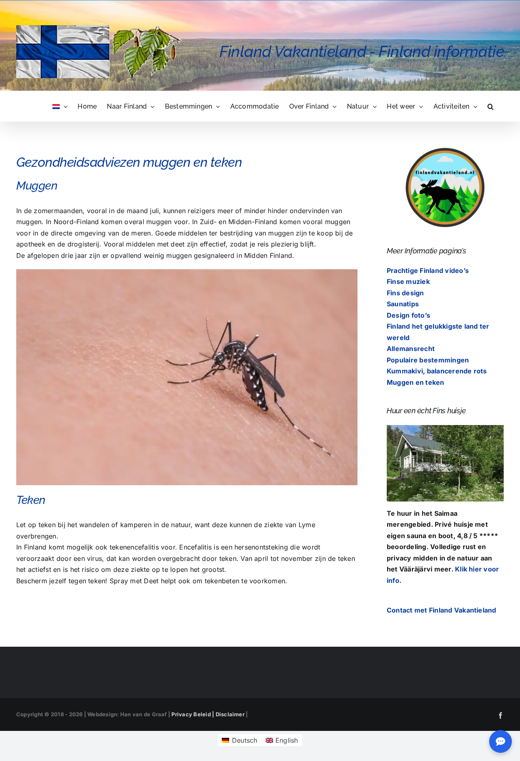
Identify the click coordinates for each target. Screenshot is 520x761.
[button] (491, 106)
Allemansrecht (411, 349)
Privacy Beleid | (193, 714)
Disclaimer (230, 714)
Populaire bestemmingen (428, 360)
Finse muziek (408, 281)
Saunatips (403, 304)
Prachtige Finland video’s (428, 270)
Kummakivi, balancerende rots (437, 371)
